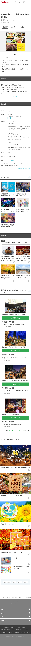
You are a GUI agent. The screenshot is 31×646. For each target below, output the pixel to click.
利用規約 (12, 627)
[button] (14, 54)
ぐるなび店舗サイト (12, 160)
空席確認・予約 (15, 318)
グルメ (20, 582)
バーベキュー (12, 430)
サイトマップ (6, 627)
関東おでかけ (14, 597)
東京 (14, 582)
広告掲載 (23, 632)
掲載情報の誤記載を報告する (24, 168)
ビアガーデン (20, 430)
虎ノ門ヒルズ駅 (7, 582)
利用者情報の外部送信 (5, 629)
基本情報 (4, 104)
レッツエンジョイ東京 (6, 597)
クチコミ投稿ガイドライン (17, 629)
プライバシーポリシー (21, 627)
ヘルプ (26, 629)
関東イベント (21, 597)
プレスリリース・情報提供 (13, 632)
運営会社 (28, 632)
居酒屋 (26, 582)
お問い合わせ (3, 632)
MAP (9, 118)
